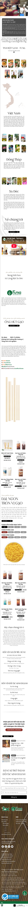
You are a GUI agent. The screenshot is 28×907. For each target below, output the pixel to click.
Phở (5, 830)
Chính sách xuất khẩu (21, 821)
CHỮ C (11, 537)
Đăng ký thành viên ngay (20, 905)
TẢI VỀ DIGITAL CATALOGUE (14, 729)
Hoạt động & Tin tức (6, 834)
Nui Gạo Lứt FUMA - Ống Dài (20, 453)
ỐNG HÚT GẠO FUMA (7, 453)
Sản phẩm (3, 821)
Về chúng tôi (4, 819)
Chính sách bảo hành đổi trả (8, 861)
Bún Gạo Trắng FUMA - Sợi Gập (7, 480)
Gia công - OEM (20, 823)
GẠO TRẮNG (17, 532)
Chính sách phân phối (21, 819)
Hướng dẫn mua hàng (6, 854)
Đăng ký (14, 797)
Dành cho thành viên (6, 863)
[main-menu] (26, 2)
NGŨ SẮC (10, 532)
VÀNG (23, 532)
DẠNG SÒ (17, 537)
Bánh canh (7, 832)
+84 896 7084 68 (8, 889)
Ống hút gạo (6, 823)
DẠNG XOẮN (23, 537)
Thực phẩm (5, 825)
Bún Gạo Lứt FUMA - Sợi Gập (20, 480)
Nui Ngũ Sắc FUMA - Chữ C (7, 609)
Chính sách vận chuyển (7, 856)
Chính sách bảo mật (6, 859)
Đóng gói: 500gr (5, 485)
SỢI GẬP (11, 485)
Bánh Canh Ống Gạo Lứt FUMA (21, 609)
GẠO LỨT (4, 532)
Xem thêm (12, 232)
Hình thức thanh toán (6, 857)
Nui (5, 827)
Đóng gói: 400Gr (7, 456)
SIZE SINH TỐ (7, 458)
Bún (5, 829)
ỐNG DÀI (4, 537)
